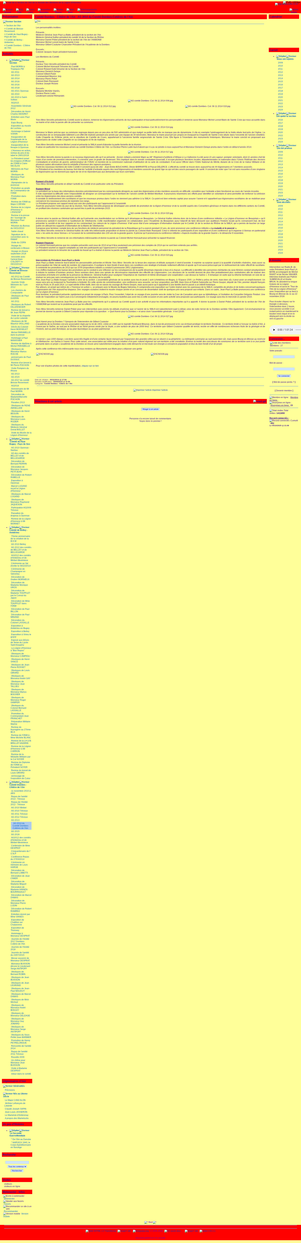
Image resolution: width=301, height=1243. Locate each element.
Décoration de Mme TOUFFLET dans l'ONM (20, 603)
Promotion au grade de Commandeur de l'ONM (20, 190)
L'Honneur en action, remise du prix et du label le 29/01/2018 (21, 153)
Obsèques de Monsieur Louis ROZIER (18, 419)
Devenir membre (284, 390)
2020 (280, 97)
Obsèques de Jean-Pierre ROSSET (20, 666)
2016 (280, 84)
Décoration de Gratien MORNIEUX (20, 578)
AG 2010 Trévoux (19, 811)
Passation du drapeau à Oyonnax (20, 514)
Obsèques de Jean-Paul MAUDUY (20, 989)
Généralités (19, 1086)
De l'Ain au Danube (22, 1139)
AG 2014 (15, 78)
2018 (280, 91)
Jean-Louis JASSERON (16, 1112)
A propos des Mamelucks (17, 1118)
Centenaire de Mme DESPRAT (20, 846)
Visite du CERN (18, 242)
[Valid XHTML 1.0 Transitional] (101, 1231)
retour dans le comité (21, 1074)
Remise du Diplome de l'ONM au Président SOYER (20, 764)
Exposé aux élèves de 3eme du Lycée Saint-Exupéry (20, 642)
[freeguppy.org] (141, 1231)
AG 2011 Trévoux (19, 814)
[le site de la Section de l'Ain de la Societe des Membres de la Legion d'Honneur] (42, 2)
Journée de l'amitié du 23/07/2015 (20, 953)
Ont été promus (284, 148)
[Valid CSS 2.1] (207, 1231)
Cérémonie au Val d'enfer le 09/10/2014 (21, 564)
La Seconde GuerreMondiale (17, 1134)
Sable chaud (17, 231)
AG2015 (15, 103)
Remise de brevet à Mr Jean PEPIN (20, 311)
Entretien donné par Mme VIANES (20, 915)
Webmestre (9, 1199)
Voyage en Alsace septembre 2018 (19, 252)
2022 (280, 103)
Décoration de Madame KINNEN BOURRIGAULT (19, 889)
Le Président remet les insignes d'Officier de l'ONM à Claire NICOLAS (21, 162)
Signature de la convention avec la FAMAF (19, 237)
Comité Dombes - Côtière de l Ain (18, 786)
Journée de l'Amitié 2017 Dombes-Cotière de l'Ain (20, 941)
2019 (280, 94)
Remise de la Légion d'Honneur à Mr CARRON (21, 748)
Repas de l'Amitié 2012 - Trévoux (19, 803)
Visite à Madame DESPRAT (19, 1069)
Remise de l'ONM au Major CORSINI (21, 203)
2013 (280, 75)
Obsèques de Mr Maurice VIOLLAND (20, 322)
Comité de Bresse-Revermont (14, 30)
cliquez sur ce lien (90, 366)
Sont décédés (283, 202)
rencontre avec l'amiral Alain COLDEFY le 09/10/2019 (18, 260)
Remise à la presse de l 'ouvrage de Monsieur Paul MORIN (20, 219)
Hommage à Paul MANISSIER (19, 339)
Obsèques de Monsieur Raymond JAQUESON (20, 502)
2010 (280, 66)
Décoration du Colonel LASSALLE (20, 621)
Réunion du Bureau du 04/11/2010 (20, 227)
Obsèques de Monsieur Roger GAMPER (18, 700)
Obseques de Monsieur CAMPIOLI (20, 654)
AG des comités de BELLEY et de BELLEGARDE (20, 455)
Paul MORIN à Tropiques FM (18, 67)
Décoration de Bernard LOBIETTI (19, 871)
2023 (280, 106)
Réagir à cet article (151, 409)
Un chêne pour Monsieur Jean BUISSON (18, 1062)
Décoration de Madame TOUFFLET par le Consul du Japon (20, 594)
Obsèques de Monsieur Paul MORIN (17, 177)
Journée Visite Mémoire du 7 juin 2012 (19, 284)
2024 (280, 110)
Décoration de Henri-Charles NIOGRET (21, 112)
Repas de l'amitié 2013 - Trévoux (19, 797)
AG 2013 (15, 75)
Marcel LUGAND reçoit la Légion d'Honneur (19, 488)
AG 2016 (15, 81)
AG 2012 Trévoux (19, 817)
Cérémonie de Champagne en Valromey (18, 571)
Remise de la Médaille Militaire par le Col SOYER (20, 756)
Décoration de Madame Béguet (18, 882)
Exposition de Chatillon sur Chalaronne (17, 922)
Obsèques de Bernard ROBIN (18, 973)
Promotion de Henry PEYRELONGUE (20, 1041)
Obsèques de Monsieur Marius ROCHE (18, 351)
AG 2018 (15, 88)
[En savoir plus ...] (173, 1231)
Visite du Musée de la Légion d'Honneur (21, 434)
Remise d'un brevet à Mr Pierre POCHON (21, 363)
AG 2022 (15, 94)
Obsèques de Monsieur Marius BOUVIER (18, 692)
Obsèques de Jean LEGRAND (20, 984)
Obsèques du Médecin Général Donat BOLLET (19, 427)
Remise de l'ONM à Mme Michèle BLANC (21, 736)
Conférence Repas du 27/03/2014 (20, 858)
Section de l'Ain (13, 25)
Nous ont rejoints (285, 59)
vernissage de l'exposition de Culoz (20, 777)
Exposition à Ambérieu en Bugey (20, 627)
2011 (280, 69)
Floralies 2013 (18, 402)
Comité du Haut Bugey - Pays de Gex (19, 442)
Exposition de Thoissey (17, 929)
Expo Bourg (16, 122)
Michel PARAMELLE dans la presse (20, 333)
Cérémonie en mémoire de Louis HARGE (19, 864)
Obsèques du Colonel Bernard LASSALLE (18, 708)
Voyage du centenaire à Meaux (20, 246)
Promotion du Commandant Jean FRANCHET (20, 716)
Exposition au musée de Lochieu (21, 127)
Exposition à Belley (20, 631)
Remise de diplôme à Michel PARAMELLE (21, 344)
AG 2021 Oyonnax (20, 91)
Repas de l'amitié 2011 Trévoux (19, 1052)
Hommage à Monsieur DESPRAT (20, 934)
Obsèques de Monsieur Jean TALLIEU (18, 684)
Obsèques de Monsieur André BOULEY (18, 1007)
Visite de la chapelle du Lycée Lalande (20, 316)
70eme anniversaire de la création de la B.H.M (20, 538)
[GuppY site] (124, 1231)
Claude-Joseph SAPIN (15, 1109)
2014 (280, 78)
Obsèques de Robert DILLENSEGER (21, 305)
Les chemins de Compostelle (18, 291)
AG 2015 (15, 377)
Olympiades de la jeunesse (19, 183)
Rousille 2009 (17, 1057)
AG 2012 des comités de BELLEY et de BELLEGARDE (21, 549)
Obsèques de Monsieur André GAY (20, 677)
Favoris (7, 1204)
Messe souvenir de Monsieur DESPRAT (20, 959)
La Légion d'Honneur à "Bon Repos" (21, 649)
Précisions (10, 1090)
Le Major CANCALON (15, 1100)
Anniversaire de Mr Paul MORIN (20, 390)
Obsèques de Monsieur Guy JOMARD (17, 1021)
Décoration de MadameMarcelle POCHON (19, 397)
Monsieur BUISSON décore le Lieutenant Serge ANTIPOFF (20, 966)
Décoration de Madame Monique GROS (19, 585)
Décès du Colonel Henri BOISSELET (19, 328)
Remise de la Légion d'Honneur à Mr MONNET (21, 521)
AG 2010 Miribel (18, 807)
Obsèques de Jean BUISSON (20, 978)
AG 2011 (15, 72)
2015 (280, 81)
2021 (280, 100)
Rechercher (17, 1171)
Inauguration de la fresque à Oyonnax (20, 146)
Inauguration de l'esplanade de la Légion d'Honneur (19, 139)
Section (17, 21)
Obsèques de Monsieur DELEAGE (20, 1014)
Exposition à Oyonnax (17, 481)
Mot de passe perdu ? (284, 382)
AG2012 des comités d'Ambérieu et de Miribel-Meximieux (21, 557)
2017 (280, 88)
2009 (280, 62)
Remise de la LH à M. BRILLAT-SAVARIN (21, 742)
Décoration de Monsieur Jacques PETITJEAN (19, 469)
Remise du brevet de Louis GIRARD (21, 771)
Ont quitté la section (286, 116)
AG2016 (15, 385)
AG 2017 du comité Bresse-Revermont (20, 381)
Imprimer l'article (160, 390)
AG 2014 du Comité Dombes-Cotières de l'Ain (21, 825)
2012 (280, 72)
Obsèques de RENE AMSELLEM (20, 406)
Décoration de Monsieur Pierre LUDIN (18, 903)
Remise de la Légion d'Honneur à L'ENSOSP (21, 209)
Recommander (10, 1211)
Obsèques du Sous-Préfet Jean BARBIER (21, 1036)
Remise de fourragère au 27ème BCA (21, 729)
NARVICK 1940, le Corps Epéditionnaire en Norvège (21, 1145)
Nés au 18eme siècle (15, 1095)
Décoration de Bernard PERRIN (19, 462)
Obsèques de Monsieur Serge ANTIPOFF (18, 1029)
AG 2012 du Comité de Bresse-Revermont (21, 277)
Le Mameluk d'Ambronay (16, 1115)
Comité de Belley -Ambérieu (18, 531)
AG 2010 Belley (18, 544)
